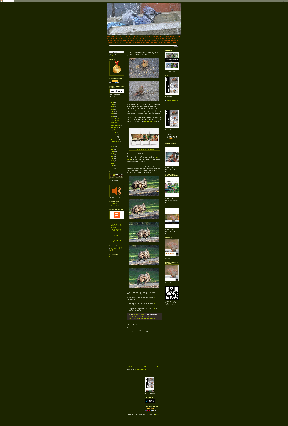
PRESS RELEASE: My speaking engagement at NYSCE (117, 226)
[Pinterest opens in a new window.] (113, 250)
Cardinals (130, 318)
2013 (112, 158)
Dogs (142, 318)
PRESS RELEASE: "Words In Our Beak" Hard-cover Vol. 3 (116, 231)
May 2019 (113, 134)
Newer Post (131, 366)
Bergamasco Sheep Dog (148, 316)
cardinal (140, 112)
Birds (155, 316)
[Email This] (150, 314)
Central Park (151, 110)
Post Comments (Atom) (140, 369)
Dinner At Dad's (115, 206)
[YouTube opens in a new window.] (121, 248)
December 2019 (115, 118)
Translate (114, 56)
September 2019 (115, 125)
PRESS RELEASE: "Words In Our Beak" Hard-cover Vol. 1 (116, 240)
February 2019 (115, 141)
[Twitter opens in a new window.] (110, 250)
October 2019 (114, 123)
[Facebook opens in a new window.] (117, 248)
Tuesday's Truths (151, 318)
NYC (145, 318)
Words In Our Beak (150, 121)
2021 (112, 111)
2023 (112, 106)
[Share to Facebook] (155, 314)
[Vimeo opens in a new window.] (119, 248)
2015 (112, 154)
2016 (112, 151)
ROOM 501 (114, 203)
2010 (112, 165)
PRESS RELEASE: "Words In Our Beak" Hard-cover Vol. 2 (116, 235)
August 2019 (114, 127)
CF (140, 318)
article (156, 297)
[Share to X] (153, 314)
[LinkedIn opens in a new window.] (110, 257)
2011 (112, 163)
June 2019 (114, 132)
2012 (112, 161)
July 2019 (113, 130)
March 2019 (114, 139)
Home (144, 366)
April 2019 (114, 137)
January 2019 (114, 144)
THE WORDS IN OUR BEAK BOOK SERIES (144, 149)
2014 (112, 156)
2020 (112, 113)
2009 (112, 168)
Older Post (158, 366)
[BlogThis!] (152, 314)
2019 (112, 116)
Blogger (157, 414)
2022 (112, 109)
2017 (112, 149)
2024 (112, 104)
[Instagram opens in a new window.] (113, 248)
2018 (112, 147)
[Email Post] (148, 314)
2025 (112, 102)
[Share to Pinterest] (156, 314)
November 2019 (115, 120)
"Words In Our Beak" (136, 316)
